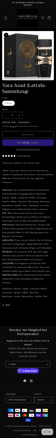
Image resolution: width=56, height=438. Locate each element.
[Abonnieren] (47, 364)
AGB (34, 430)
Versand (13, 126)
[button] (6, 18)
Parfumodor (16, 426)
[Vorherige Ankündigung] (5, 4)
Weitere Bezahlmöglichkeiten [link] (28, 149)
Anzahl (5, 110)
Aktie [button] (7, 305)
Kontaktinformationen (29, 435)
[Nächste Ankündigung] (51, 4)
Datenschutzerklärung (21, 430)
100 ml (10, 104)
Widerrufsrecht (45, 426)
